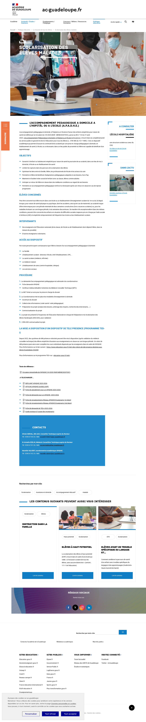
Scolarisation (26, 492)
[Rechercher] (126, 22)
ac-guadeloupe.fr (62, 9)
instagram (82, 607)
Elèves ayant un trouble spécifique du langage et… (116, 550)
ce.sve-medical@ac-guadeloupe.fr (52, 445)
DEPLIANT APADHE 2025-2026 (36, 383)
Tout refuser (50, 713)
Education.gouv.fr (25, 659)
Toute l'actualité (79, 659)
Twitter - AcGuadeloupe (110, 663)
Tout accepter (70, 713)
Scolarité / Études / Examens (28, 22)
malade (85, 492)
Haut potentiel (69, 537)
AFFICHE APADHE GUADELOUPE (37, 386)
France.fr (50, 677)
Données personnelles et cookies (63, 703)
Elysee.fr (50, 659)
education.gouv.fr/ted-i (61, 355)
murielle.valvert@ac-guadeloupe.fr (52, 453)
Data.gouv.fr (51, 674)
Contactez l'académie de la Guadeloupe (33, 642)
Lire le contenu (38, 575)
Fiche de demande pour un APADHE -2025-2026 (42, 395)
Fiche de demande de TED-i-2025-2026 (38, 408)
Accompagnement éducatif (65, 492)
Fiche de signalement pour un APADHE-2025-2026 (43, 390)
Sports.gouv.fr (52, 685)
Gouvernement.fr (53, 663)
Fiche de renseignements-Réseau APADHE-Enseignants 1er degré (48, 400)
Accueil (12, 30)
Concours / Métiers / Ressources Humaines (74, 22)
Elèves (43, 514)
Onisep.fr (22, 670)
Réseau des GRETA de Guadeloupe (86, 663)
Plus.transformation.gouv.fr (56, 688)
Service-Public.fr (52, 667)
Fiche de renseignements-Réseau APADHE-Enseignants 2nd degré (48, 403)
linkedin (89, 607)
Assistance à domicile (43, 492)
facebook (68, 607)
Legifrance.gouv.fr (53, 670)
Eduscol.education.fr (26, 667)
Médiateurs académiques (65, 642)
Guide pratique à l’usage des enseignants (39, 411)
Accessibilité (133, 22)
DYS (108, 537)
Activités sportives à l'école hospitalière (118, 194)
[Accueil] (21, 9)
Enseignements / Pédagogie (49, 22)
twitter (75, 607)
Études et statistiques (81, 667)
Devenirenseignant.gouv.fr (28, 663)
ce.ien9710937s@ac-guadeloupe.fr (52, 437)
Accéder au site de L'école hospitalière (118, 149)
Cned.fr (22, 674)
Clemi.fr (22, 681)
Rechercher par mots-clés (85, 633)
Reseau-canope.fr (25, 677)
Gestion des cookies (94, 713)
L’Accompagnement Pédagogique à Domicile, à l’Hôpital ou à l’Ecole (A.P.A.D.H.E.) (52, 138)
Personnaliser (31, 713)
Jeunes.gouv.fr (52, 681)
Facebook (105, 659)
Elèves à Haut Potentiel (77, 547)
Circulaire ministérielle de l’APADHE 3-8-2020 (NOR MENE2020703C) (46, 372)
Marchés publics (98, 642)
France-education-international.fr (31, 685)
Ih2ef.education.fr (25, 688)
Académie (13, 21)
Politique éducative (96, 22)
